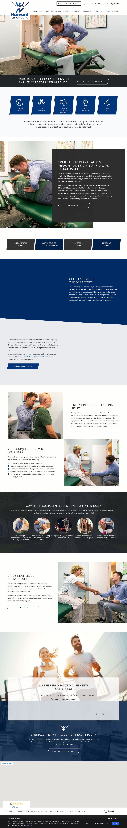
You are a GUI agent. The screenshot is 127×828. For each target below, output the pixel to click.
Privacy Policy (28, 825)
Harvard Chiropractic (66, 193)
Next (102, 714)
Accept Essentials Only (101, 823)
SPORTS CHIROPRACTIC (78, 244)
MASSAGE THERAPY (106, 244)
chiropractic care (84, 289)
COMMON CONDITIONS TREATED (64, 111)
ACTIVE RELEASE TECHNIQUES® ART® (49, 244)
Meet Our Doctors (53, 11)
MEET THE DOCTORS (20, 110)
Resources (76, 11)
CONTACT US (107, 110)
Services (66, 11)
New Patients (105, 11)
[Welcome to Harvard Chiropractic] (20, 18)
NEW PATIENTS (85, 110)
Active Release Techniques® (32, 357)
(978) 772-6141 (103, 4)
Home (35, 11)
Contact (115, 11)
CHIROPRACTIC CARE (20, 244)
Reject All (87, 823)
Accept (115, 823)
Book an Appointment (69, 3)
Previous (96, 714)
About (42, 11)
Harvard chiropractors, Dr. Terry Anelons (88, 185)
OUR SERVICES (41, 110)
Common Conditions (90, 11)
